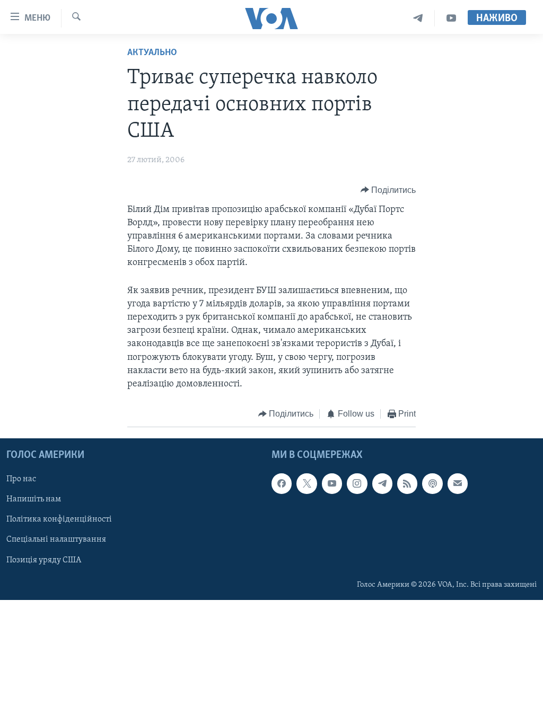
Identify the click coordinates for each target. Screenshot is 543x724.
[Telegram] (418, 18)
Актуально (152, 53)
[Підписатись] (458, 483)
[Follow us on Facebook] (282, 483)
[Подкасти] (432, 483)
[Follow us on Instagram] (357, 483)
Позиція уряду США (43, 559)
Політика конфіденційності (59, 519)
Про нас (21, 479)
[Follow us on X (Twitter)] (306, 483)
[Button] (388, 190)
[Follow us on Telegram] (382, 483)
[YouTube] (451, 18)
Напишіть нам (33, 499)
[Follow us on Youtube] (332, 483)
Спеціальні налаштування (56, 539)
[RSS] (407, 483)
